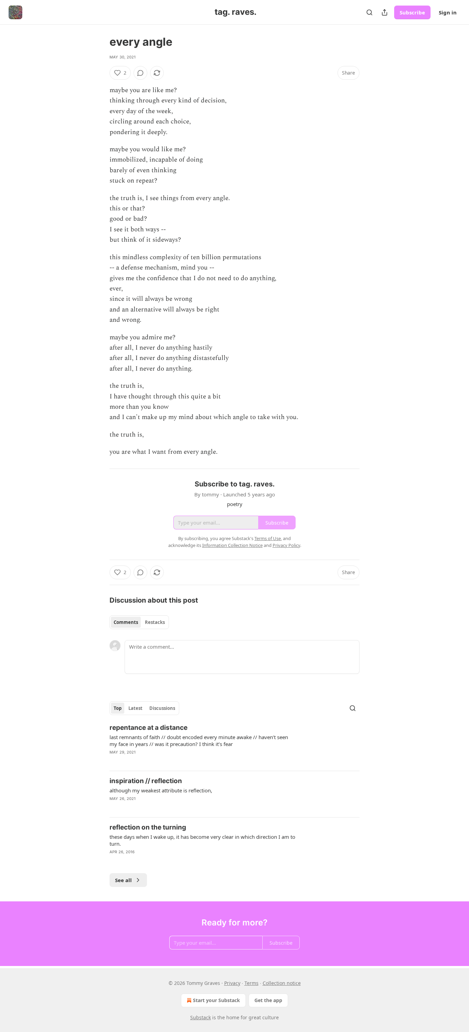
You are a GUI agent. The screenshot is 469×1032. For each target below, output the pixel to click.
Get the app (268, 1000)
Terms (251, 983)
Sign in (448, 12)
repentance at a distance (148, 728)
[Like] (114, 861)
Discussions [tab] (162, 708)
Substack (200, 1017)
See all (123, 880)
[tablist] (139, 622)
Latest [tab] (135, 708)
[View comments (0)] (140, 73)
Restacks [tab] (155, 622)
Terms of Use (267, 538)
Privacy (232, 983)
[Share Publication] (384, 12)
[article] (234, 744)
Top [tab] (118, 708)
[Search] (369, 12)
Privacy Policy (286, 545)
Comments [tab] (126, 622)
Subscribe (412, 12)
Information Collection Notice (232, 545)
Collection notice (282, 983)
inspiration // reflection (146, 781)
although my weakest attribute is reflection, (161, 790)
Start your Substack (216, 1000)
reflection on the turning (148, 827)
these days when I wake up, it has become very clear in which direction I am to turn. (202, 840)
